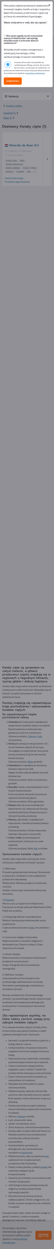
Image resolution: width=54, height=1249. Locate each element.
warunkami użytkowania (35, 73)
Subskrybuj (12, 81)
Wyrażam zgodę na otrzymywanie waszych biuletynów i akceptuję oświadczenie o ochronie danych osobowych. (23, 39)
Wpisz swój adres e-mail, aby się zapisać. (25, 22)
